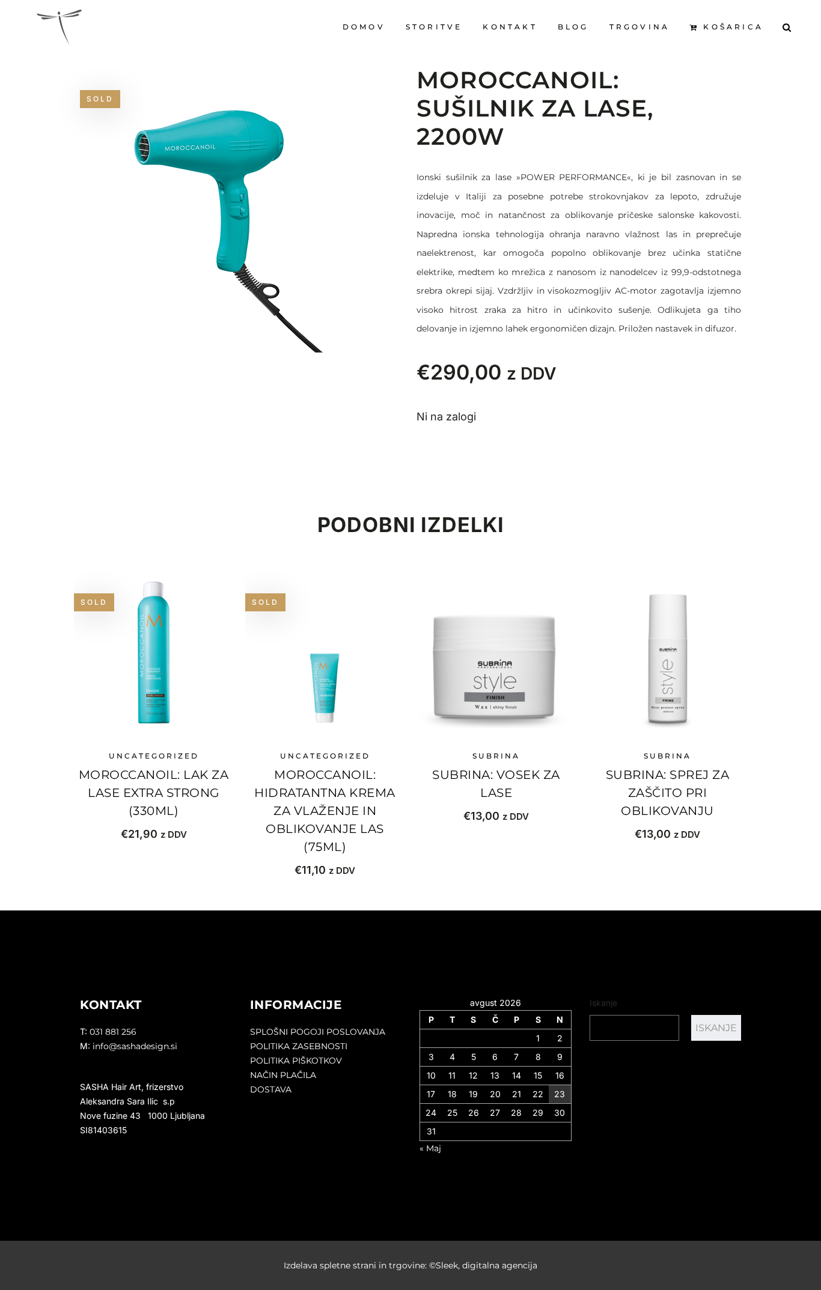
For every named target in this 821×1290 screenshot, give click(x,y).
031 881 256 (113, 1031)
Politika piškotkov (296, 1060)
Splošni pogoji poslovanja (317, 1031)
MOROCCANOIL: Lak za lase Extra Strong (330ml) (154, 793)
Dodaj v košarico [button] (496, 815)
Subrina (496, 755)
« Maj (430, 1148)
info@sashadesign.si (135, 1046)
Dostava (270, 1089)
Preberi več (153, 833)
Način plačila (283, 1075)
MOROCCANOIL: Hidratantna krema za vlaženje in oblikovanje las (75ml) (324, 811)
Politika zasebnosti (298, 1046)
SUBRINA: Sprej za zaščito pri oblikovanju (668, 793)
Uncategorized (154, 755)
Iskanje (603, 1003)
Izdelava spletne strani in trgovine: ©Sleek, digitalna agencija (410, 1265)
